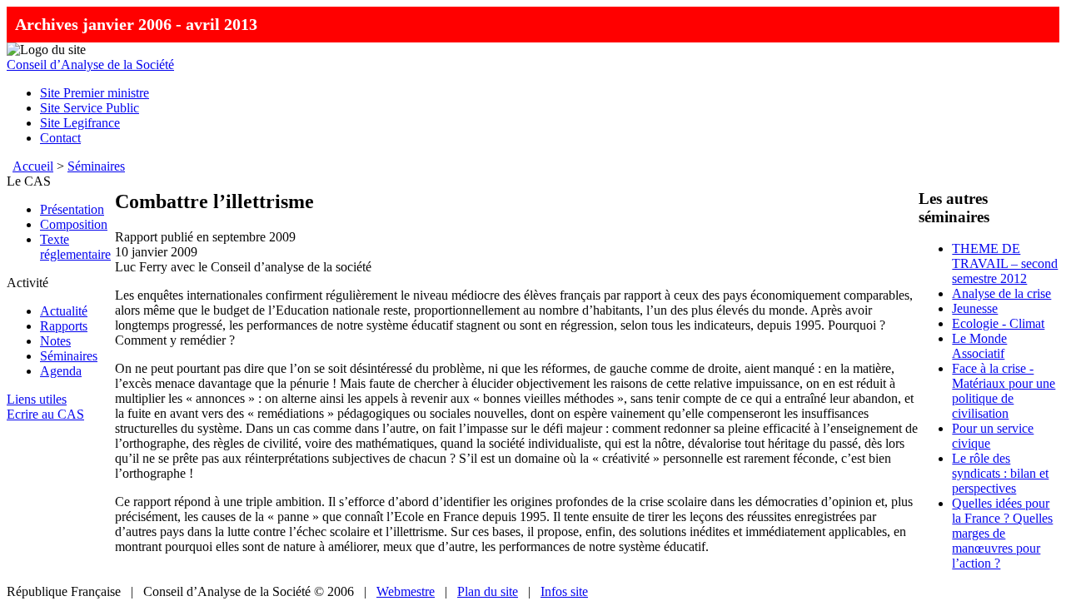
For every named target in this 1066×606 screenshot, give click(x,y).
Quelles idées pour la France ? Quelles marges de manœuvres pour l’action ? (1002, 533)
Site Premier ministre (94, 93)
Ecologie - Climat (998, 323)
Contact (60, 138)
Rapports (63, 326)
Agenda (61, 371)
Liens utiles (37, 399)
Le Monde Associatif (979, 345)
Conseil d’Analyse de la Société (90, 64)
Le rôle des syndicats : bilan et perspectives (1000, 473)
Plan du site (487, 591)
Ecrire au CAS (45, 414)
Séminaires (96, 166)
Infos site (564, 591)
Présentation (72, 209)
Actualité (63, 311)
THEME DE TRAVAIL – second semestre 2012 (1005, 263)
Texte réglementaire (75, 246)
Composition (73, 224)
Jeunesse (975, 308)
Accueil (32, 166)
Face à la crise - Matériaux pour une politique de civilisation (1003, 390)
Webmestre (405, 591)
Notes (55, 341)
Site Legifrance (80, 123)
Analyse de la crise (1001, 293)
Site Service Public (89, 108)
